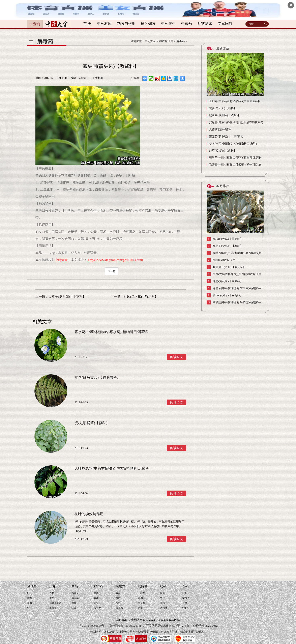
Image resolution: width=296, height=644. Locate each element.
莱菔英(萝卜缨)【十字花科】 (227, 136)
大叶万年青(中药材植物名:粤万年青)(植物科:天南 (234, 254)
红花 (73, 607)
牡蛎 (29, 593)
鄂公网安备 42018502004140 (126, 625)
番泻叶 (163, 607)
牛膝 (162, 598)
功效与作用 (126, 24)
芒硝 (185, 586)
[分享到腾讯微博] (176, 78)
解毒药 (180, 41)
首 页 (87, 24)
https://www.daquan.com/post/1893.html (115, 260)
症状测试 (205, 24)
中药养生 (168, 24)
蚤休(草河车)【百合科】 (225, 295)
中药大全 (150, 41)
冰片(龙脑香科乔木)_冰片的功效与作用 (234, 274)
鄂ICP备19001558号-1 (93, 625)
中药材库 (104, 24)
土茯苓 (141, 593)
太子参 (97, 607)
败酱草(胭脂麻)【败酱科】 (225, 115)
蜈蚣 (29, 603)
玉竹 (184, 603)
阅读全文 (176, 357)
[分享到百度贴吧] (169, 78)
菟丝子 (119, 603)
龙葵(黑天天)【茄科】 (222, 108)
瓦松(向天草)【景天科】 (225, 239)
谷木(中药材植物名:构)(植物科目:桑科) (233, 143)
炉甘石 (98, 586)
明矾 (163, 586)
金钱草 (32, 586)
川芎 (52, 586)
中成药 (186, 24)
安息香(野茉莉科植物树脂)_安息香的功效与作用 (235, 123)
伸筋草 (185, 607)
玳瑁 (140, 598)
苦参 (96, 593)
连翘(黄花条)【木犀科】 (225, 281)
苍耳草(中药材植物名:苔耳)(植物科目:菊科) (236, 157)
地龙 (184, 593)
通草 (73, 603)
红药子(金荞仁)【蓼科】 (225, 246)
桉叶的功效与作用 (221, 260)
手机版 (99, 78)
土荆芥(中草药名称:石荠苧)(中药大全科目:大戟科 (234, 102)
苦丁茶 (119, 607)
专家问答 (225, 24)
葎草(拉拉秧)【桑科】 (222, 150)
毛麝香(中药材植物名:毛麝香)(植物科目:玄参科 (234, 165)
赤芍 (162, 603)
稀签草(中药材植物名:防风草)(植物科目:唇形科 (234, 289)
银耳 (29, 607)
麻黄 (162, 593)
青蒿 (118, 593)
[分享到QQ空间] (163, 78)
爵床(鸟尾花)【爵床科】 (141, 296)
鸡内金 (143, 586)
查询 (36, 24)
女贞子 (185, 598)
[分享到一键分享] (182, 78)
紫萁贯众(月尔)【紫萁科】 (227, 267)
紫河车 (75, 598)
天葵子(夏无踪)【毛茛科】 (67, 296)
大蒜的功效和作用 (220, 129)
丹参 (51, 593)
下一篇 (112, 271)
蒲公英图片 (55, 603)
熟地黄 (75, 593)
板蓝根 (53, 607)
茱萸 (96, 603)
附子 (140, 607)
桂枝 (118, 598)
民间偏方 (148, 24)
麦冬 (51, 598)
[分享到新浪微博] (157, 78)
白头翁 (141, 603)
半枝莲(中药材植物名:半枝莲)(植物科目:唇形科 (234, 303)
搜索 (266, 24)
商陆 (74, 586)
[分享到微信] (151, 78)
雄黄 (29, 598)
